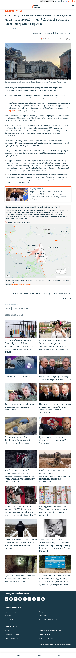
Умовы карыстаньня (46, 638)
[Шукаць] (59, 655)
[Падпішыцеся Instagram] (34, 599)
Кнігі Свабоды (10, 619)
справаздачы (14, 111)
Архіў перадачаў (45, 612)
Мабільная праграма (12, 638)
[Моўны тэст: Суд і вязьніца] (21, 365)
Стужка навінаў (10, 612)
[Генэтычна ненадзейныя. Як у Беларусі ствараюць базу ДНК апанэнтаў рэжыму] (21, 426)
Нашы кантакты (44, 634)
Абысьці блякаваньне (12, 634)
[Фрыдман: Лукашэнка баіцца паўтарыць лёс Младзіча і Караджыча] (21, 392)
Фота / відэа (43, 616)
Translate (71, 1)
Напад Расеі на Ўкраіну (14, 11)
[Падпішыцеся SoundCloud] (29, 599)
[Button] (37, 33)
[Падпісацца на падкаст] (25, 599)
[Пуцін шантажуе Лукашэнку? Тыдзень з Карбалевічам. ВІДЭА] (55, 365)
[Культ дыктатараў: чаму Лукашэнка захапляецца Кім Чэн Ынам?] (55, 426)
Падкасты (8, 616)
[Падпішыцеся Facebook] (11, 599)
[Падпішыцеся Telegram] (38, 599)
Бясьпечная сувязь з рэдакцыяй (50, 631)
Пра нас (7, 631)
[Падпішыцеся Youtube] (20, 599)
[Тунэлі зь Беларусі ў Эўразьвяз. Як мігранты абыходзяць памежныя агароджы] (21, 564)
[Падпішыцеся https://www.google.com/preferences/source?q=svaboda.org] (6, 599)
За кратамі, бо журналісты (48, 619)
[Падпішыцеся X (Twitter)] (16, 599)
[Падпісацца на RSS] (43, 599)
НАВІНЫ (17, 655)
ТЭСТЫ (39, 655)
